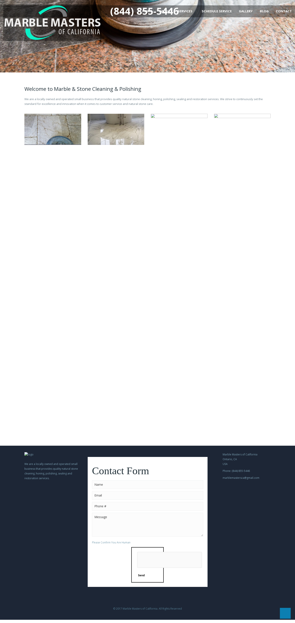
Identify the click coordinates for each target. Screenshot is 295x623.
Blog (264, 11)
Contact (284, 11)
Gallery (246, 11)
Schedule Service (217, 11)
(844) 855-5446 (144, 11)
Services (185, 11)
